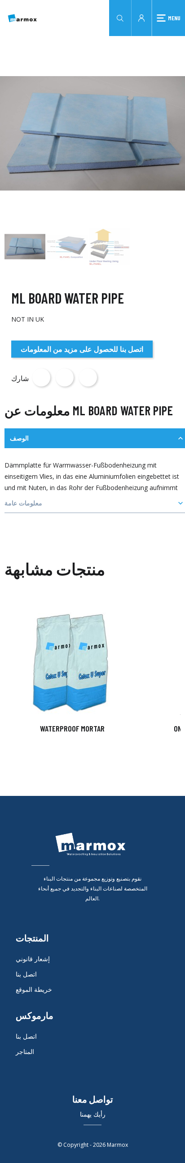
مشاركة (41, 377)
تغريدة (65, 377)
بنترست (88, 377)
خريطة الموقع (34, 989)
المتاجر (25, 1051)
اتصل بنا (26, 974)
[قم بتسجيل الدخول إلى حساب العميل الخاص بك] (141, 17)
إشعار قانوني (33, 958)
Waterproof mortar (72, 728)
